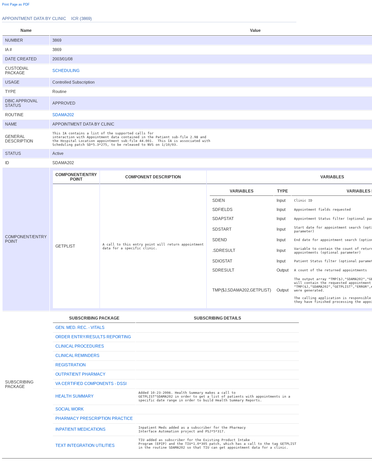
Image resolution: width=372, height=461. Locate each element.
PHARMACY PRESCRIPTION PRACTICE (94, 418)
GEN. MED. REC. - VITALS (80, 327)
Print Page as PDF (16, 4)
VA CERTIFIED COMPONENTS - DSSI (91, 383)
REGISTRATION (70, 365)
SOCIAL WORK (69, 409)
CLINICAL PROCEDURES (79, 346)
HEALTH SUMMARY (74, 396)
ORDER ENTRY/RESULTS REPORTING (93, 337)
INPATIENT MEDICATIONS (80, 429)
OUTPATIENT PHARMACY (80, 374)
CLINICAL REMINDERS (77, 355)
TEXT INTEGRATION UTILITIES (85, 445)
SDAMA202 (63, 115)
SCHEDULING (65, 70)
